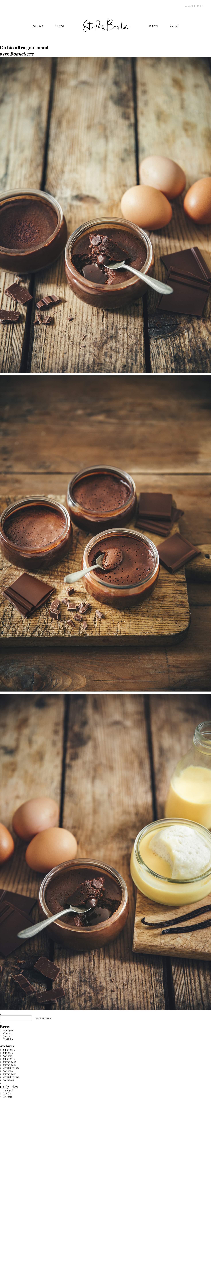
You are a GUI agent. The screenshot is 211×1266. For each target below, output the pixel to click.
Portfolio (38, 26)
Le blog (188, 6)
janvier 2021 (9, 1064)
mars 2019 (8, 1079)
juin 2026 (8, 1052)
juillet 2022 (9, 1058)
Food (6, 1090)
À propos (59, 26)
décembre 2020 (11, 1067)
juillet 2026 (9, 1049)
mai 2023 (7, 1055)
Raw (5, 1096)
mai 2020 (8, 1070)
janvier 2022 (9, 1061)
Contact (153, 26)
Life (5, 1093)
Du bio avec (24, 50)
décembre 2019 (11, 1076)
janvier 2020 (9, 1073)
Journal (174, 26)
